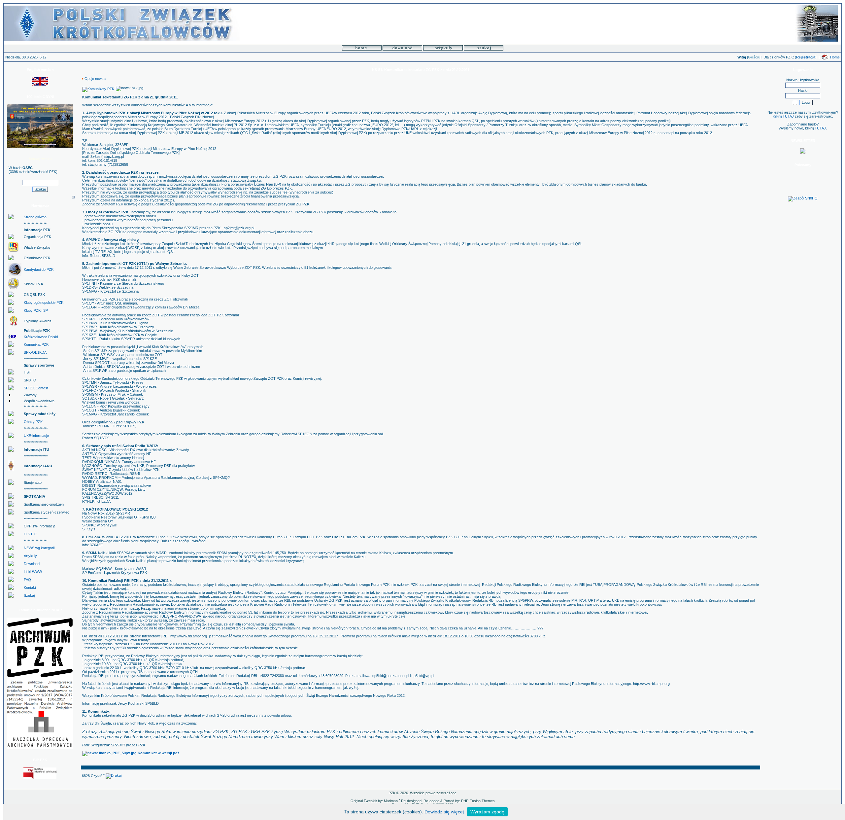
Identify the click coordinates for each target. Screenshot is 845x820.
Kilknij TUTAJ (783, 116)
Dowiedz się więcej (444, 811)
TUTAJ (820, 128)
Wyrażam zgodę (487, 811)
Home (835, 57)
